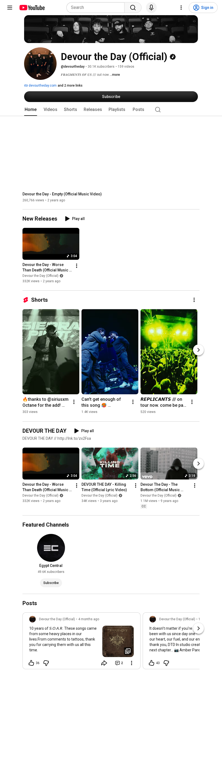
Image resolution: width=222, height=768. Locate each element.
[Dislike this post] (46, 663)
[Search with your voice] (151, 7)
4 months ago (88, 619)
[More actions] (76, 266)
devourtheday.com (42, 85)
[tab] (30, 109)
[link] (81, 642)
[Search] (133, 7)
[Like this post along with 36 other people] (31, 663)
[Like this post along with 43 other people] (151, 663)
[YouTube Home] (31, 7)
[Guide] (9, 7)
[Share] (104, 663)
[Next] (198, 349)
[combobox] (97, 7)
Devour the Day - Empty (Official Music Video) (62, 194)
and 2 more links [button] (70, 85)
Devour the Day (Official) (40, 276)
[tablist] (111, 109)
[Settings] (181, 7)
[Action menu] (131, 663)
